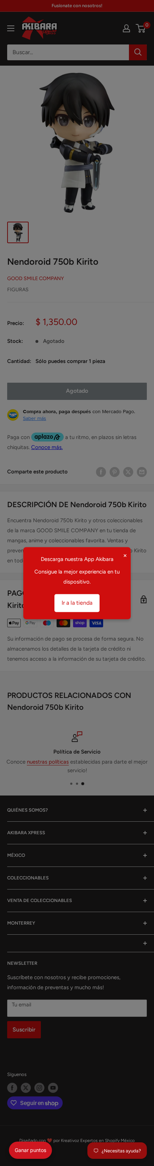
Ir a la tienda (77, 602)
